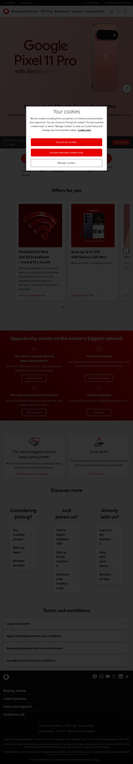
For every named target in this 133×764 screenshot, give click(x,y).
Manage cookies (66, 163)
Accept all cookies (66, 142)
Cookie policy (84, 130)
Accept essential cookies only (66, 152)
